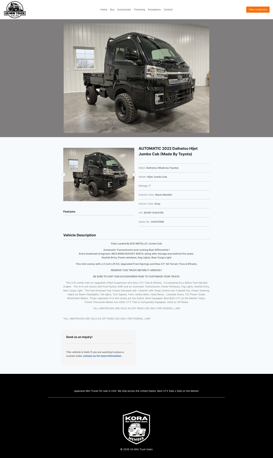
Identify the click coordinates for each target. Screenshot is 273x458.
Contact (168, 9)
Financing (139, 9)
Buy (112, 9)
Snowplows (154, 9)
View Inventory (258, 9)
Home (103, 9)
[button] (63, 175)
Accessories (124, 9)
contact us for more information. (102, 355)
